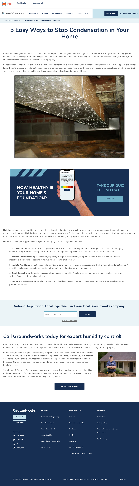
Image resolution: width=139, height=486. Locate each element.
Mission (71, 435)
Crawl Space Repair (48, 429)
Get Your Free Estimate (69, 386)
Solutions (32, 13)
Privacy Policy (68, 479)
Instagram (20, 448)
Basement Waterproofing (50, 417)
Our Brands (73, 429)
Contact (19, 417)
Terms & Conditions (82, 479)
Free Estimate (111, 13)
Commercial (38, 3)
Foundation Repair (47, 423)
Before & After (102, 423)
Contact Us (81, 13)
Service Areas (102, 439)
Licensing (122, 479)
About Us (68, 13)
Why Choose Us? (75, 411)
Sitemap (104, 479)
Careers (72, 417)
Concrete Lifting (46, 435)
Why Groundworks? (76, 447)
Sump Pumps (45, 447)
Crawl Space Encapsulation (50, 441)
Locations (45, 13)
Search (87, 314)
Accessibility (95, 479)
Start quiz (110, 199)
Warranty (72, 441)
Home (7, 20)
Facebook (20, 436)
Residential (21, 3)
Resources (56, 13)
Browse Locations (69, 321)
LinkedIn (20, 440)
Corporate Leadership (76, 423)
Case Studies (101, 417)
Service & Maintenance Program (80, 453)
